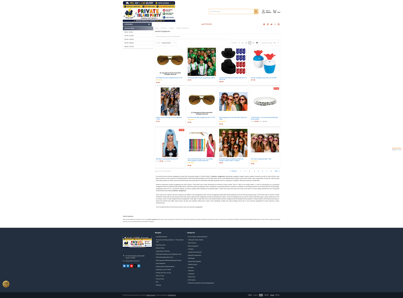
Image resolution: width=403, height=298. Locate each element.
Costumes (191, 274)
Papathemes (172, 295)
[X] (275, 24)
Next (276, 171)
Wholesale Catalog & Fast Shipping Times (168, 254)
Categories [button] (128, 24)
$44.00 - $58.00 (128, 43)
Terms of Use (160, 276)
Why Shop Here (160, 245)
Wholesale (191, 258)
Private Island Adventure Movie (165, 266)
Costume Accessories (195, 252)
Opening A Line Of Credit (163, 269)
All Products (191, 280)
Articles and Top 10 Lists (163, 272)
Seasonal (191, 270)
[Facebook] (264, 24)
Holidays (190, 249)
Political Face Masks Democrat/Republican (201, 283)
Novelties (191, 267)
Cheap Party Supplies (194, 261)
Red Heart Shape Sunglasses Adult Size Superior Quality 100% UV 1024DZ (231, 159)
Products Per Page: (267, 43)
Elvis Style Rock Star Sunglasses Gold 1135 (169, 78)
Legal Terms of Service (163, 251)
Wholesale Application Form (164, 257)
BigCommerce (151, 295)
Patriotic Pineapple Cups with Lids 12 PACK (264, 78)
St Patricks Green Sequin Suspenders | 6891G (201, 78)
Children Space (192, 264)
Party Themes (192, 243)
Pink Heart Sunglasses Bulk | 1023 (261, 159)
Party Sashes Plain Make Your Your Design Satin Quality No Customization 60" (200, 159)
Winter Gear (191, 277)
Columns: (234, 43)
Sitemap (158, 285)
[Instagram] (267, 24)
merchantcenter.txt (161, 236)
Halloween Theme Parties (195, 240)
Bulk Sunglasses (193, 246)
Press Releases (160, 263)
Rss (157, 282)
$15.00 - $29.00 (128, 35)
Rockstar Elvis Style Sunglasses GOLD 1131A (201, 117)
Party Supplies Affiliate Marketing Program (168, 260)
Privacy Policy (160, 279)
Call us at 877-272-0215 (132, 261)
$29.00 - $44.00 (128, 39)
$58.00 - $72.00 (128, 46)
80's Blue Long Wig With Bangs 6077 (167, 159)
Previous (234, 171)
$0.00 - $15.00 (128, 32)
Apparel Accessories (194, 255)
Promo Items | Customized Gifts (197, 236)
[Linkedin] (278, 24)
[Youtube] (271, 24)
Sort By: (158, 43)
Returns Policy (160, 248)
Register (268, 12)
